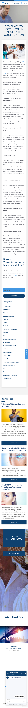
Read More (14, 442)
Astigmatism (6, 309)
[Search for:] (14, 290)
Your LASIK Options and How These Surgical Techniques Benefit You (12, 487)
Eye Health (6, 326)
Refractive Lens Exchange (10, 375)
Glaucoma (5, 332)
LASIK (22, 62)
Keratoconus (6, 342)
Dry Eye (5, 322)
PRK (4, 368)
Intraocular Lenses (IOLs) (9, 339)
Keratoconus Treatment (9, 345)
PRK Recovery (7, 372)
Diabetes (5, 319)
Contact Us (26, 354)
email (16, 275)
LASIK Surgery (7, 355)
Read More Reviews (14, 553)
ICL (4, 335)
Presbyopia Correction (9, 365)
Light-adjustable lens (8, 358)
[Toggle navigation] (3, 3)
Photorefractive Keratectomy (11, 362)
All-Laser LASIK (7, 306)
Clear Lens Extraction (8, 316)
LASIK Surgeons (7, 352)
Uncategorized (7, 378)
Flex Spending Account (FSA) (10, 329)
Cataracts (5, 312)
